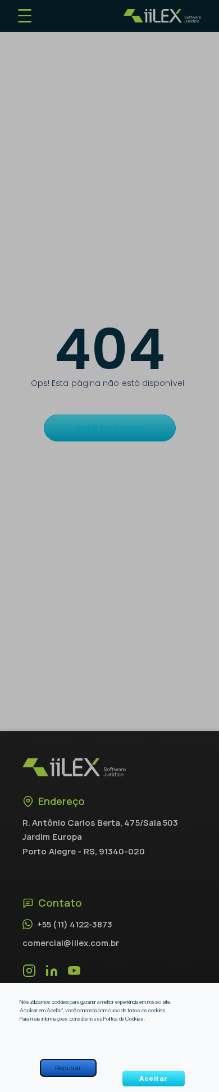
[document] (109, 546)
